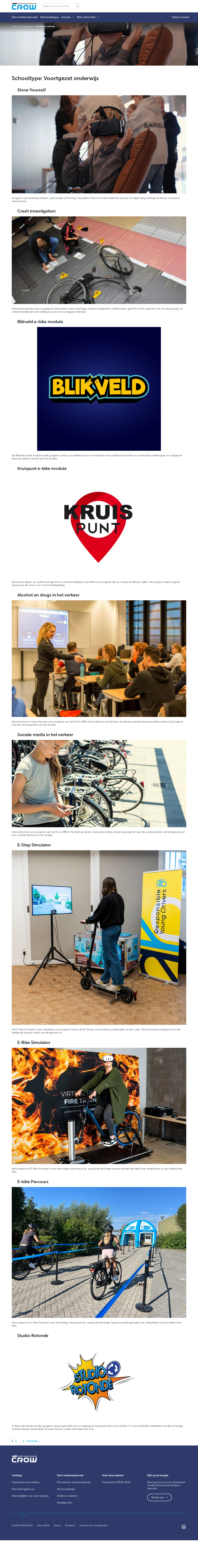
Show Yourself (31, 89)
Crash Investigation (36, 211)
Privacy (57, 1525)
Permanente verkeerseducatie (74, 1482)
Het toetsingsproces (23, 1489)
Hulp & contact (180, 17)
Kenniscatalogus (49, 17)
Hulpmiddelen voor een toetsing (30, 1495)
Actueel (66, 17)
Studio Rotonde (32, 1335)
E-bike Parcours (33, 1181)
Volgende (33, 1440)
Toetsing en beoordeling (25, 1482)
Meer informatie (86, 17)
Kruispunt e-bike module (42, 468)
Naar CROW (43, 1525)
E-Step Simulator (34, 844)
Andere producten (67, 1495)
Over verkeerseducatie (25, 17)
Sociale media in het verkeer (45, 734)
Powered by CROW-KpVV (116, 1482)
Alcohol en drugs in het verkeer (48, 595)
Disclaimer (70, 1525)
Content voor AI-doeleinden (94, 1525)
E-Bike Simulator (33, 1042)
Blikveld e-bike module (40, 321)
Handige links (64, 1502)
